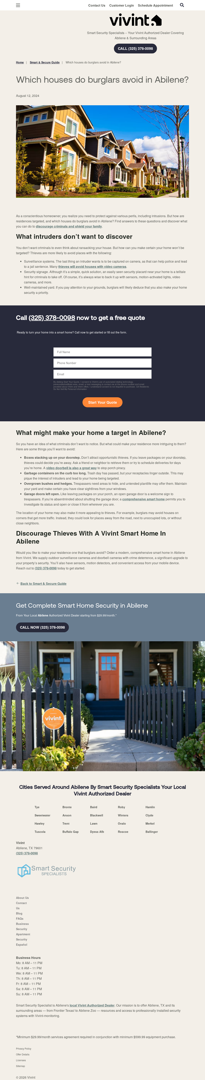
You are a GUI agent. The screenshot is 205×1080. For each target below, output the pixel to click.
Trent (65, 823)
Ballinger (152, 832)
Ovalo (122, 823)
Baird (93, 807)
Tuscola (40, 832)
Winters (123, 815)
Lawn (93, 823)
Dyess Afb (97, 832)
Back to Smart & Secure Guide (43, 583)
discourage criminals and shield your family (69, 226)
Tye (37, 807)
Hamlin (150, 807)
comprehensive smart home (143, 499)
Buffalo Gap (70, 832)
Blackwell (96, 815)
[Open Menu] (18, 5)
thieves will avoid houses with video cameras (92, 266)
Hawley (39, 823)
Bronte (67, 807)
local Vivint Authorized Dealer (92, 1005)
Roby (121, 807)
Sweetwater (42, 815)
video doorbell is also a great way (71, 468)
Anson (66, 815)
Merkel (150, 823)
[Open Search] (182, 5)
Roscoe (123, 832)
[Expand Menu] (70, 18)
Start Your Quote (102, 402)
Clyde (149, 815)
